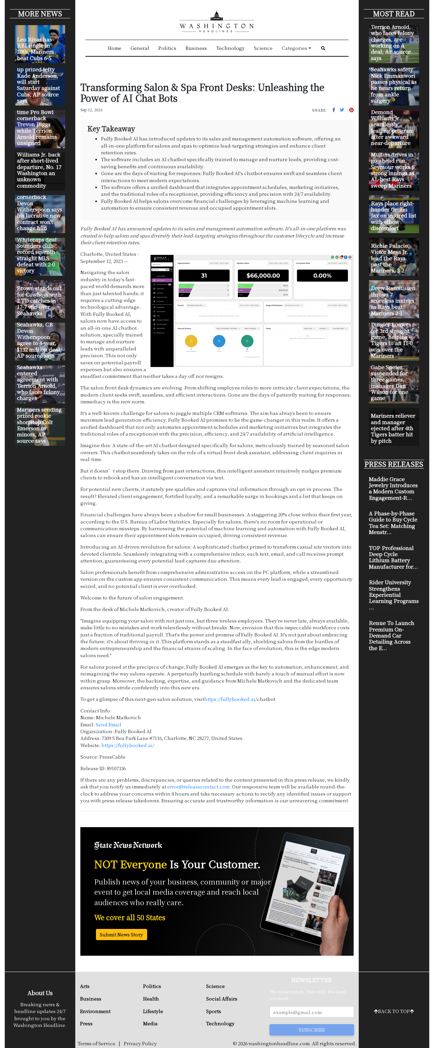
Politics (167, 47)
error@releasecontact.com (198, 786)
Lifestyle (153, 1011)
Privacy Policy (140, 1043)
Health (151, 998)
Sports (213, 1011)
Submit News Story (121, 934)
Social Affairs (221, 998)
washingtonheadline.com (279, 1043)
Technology (230, 47)
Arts (85, 986)
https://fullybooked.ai (229, 699)
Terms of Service (96, 1043)
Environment (95, 1011)
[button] (334, 109)
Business (196, 47)
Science (263, 47)
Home (114, 47)
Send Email (108, 724)
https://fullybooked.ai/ (127, 745)
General (140, 47)
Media (150, 1023)
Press (86, 1023)
